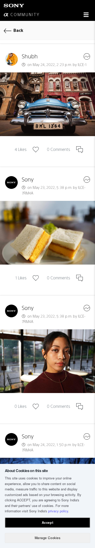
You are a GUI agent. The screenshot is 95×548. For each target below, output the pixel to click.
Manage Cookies (47, 538)
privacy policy (58, 510)
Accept (47, 522)
